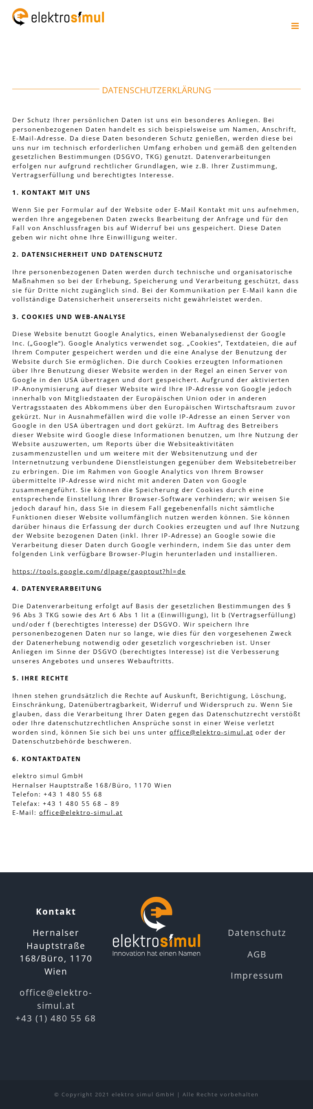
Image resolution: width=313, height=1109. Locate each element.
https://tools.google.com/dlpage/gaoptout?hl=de (99, 571)
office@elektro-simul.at (211, 732)
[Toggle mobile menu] (296, 26)
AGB (257, 954)
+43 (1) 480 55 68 (55, 1018)
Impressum (257, 975)
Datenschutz (257, 932)
